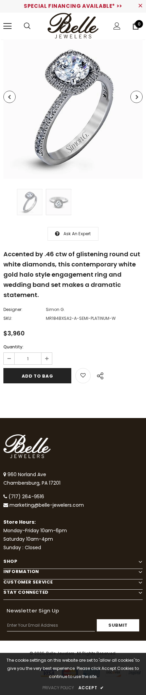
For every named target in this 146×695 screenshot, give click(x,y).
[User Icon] (117, 26)
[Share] (98, 375)
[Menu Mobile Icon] (7, 26)
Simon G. (55, 309)
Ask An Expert (77, 234)
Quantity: (13, 347)
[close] (140, 6)
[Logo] (73, 25)
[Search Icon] (27, 26)
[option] (73, 109)
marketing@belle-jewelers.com (47, 505)
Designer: (12, 309)
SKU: (7, 318)
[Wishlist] (83, 375)
